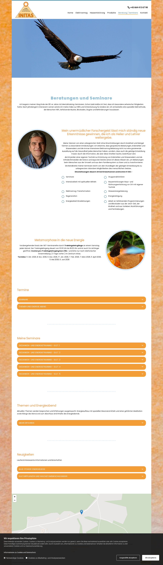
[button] (81, 512)
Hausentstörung (97, 12)
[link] (142, 300)
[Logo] (30, 10)
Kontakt (144, 12)
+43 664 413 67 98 (139, 7)
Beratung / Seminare (128, 12)
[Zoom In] (14, 496)
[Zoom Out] (14, 500)
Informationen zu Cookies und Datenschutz (20, 552)
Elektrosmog (81, 12)
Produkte (111, 12)
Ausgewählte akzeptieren (128, 558)
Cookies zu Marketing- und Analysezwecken (46, 558)
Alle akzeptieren (150, 558)
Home (70, 12)
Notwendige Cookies (15, 558)
